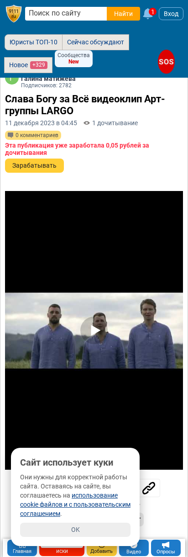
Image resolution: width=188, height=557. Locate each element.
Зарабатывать (34, 165)
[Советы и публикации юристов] (14, 14)
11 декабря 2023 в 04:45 (41, 123)
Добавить (101, 551)
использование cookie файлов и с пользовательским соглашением (75, 504)
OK (75, 529)
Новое (27, 65)
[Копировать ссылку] (148, 488)
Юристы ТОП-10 (33, 42)
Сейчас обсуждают (95, 42)
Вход (171, 13)
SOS (166, 61)
